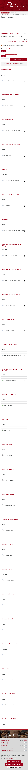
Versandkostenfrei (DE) (12, 64)
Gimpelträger (6, 219)
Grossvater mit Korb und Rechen (11, 294)
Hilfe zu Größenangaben (11, 54)
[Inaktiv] (25, 742)
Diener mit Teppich (7, 569)
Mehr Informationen (11, 758)
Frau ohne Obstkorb (7, 119)
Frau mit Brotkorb (7, 444)
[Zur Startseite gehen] (14, 4)
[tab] (13, 69)
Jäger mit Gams (6, 169)
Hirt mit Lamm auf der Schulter (10, 194)
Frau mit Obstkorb (7, 419)
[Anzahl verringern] (2, 59)
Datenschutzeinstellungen (14, 767)
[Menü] (2, 9)
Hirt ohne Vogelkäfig (8, 469)
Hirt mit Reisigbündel (8, 494)
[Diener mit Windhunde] (14, 23)
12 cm (3, 56)
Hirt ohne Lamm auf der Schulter (11, 144)
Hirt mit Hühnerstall (7, 669)
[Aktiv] (25, 740)
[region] (14, 23)
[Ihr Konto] (22, 9)
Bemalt (3, 51)
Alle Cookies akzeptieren (14, 761)
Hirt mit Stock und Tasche (9, 319)
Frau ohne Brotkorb (7, 619)
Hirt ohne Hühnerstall (8, 594)
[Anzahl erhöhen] (8, 59)
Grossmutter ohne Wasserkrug (10, 94)
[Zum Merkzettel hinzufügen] (25, 33)
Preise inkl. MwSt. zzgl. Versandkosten (17, 41)
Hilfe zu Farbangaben (10, 49)
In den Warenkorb (18, 59)
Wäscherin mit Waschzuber (9, 344)
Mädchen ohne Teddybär (9, 719)
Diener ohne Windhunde (9, 394)
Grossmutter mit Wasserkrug (10, 519)
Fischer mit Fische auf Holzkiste (11, 644)
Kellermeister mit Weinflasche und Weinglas (11, 245)
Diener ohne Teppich (8, 544)
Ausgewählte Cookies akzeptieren (14, 764)
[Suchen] (15, 9)
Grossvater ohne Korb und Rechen (11, 269)
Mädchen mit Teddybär (8, 694)
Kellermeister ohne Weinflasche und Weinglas (12, 370)
